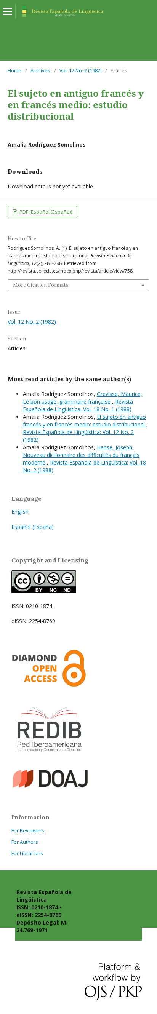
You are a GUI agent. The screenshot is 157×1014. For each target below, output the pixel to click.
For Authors (24, 841)
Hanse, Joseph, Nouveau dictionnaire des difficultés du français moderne (81, 455)
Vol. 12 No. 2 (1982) (80, 70)
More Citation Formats (41, 285)
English (20, 511)
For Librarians (27, 853)
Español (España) (32, 526)
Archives (40, 70)
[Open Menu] (7, 11)
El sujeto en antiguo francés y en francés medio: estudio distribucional (84, 420)
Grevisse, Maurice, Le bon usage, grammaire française (82, 397)
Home (14, 70)
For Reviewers (27, 830)
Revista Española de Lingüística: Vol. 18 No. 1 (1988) (78, 405)
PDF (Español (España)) (45, 211)
